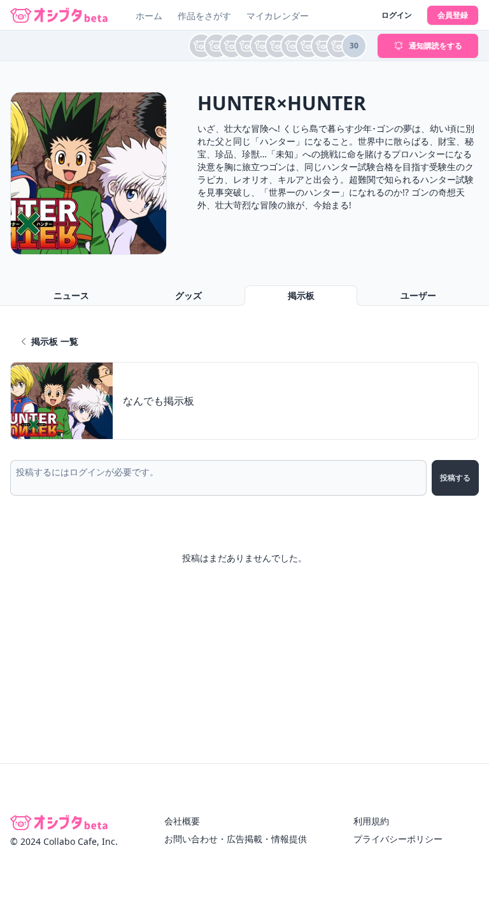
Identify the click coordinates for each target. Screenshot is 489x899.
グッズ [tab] (188, 295)
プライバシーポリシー (398, 839)
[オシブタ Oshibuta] (59, 15)
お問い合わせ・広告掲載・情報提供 (235, 839)
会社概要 (182, 821)
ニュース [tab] (71, 295)
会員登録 (452, 15)
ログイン (396, 15)
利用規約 (371, 821)
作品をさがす (204, 16)
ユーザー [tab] (418, 295)
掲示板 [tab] (301, 295)
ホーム (149, 16)
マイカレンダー (277, 16)
